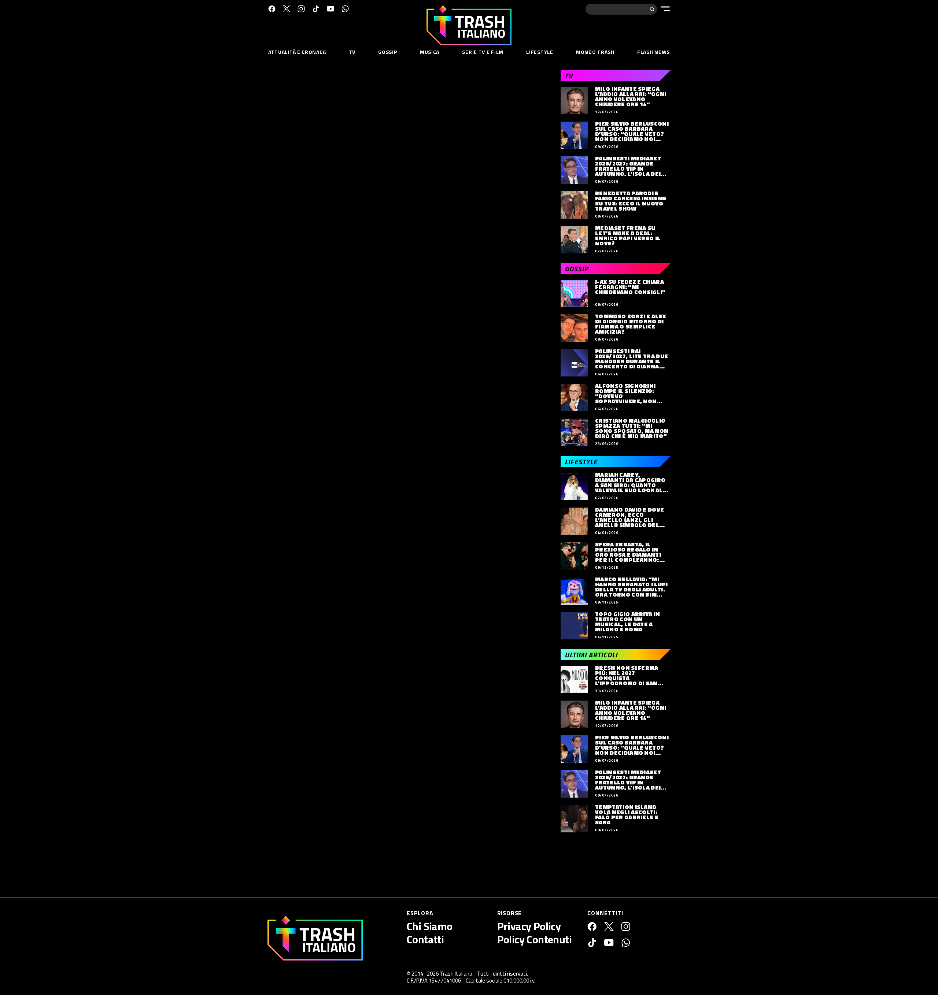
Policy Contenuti (534, 939)
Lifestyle (539, 52)
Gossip (387, 52)
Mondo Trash (595, 52)
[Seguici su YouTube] (330, 8)
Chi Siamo (430, 926)
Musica (429, 52)
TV (352, 52)
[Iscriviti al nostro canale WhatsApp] (345, 8)
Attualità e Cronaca (297, 52)
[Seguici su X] (286, 8)
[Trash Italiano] (315, 938)
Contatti (425, 939)
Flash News (653, 52)
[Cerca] (652, 9)
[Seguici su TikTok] (316, 8)
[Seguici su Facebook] (272, 8)
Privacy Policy (529, 926)
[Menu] (665, 8)
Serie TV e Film (482, 52)
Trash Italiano (456, 973)
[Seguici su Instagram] (301, 8)
